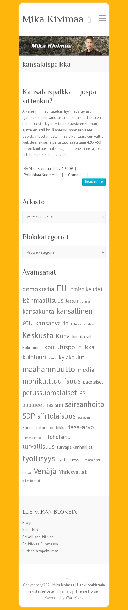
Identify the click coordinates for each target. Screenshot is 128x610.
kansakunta (38, 311)
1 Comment (75, 174)
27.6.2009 (65, 168)
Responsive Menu (102, 18)
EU (62, 288)
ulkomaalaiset (91, 460)
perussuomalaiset (49, 392)
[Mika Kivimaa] (64, 38)
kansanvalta (52, 323)
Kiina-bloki (31, 529)
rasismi (55, 404)
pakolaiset (93, 382)
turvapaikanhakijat (75, 447)
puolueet (33, 404)
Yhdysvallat (73, 472)
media (86, 369)
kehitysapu (90, 324)
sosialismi (85, 417)
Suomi (28, 427)
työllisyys (38, 458)
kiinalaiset (82, 336)
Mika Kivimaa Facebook (64, 574)
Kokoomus (32, 347)
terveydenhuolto (33, 438)
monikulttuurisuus (51, 381)
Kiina (63, 336)
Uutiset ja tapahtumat (40, 551)
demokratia (38, 289)
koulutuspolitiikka (69, 347)
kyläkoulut (72, 357)
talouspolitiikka (51, 427)
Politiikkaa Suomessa (42, 174)
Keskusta (37, 335)
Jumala (85, 301)
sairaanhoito (84, 404)
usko (26, 472)
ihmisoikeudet (86, 289)
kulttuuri (34, 357)
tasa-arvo (81, 427)
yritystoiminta (32, 481)
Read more (94, 181)
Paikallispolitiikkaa (38, 537)
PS (82, 393)
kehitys (76, 324)
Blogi (26, 522)
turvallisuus (38, 446)
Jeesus (72, 301)
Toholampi (59, 436)
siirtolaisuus (56, 416)
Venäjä (45, 471)
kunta (53, 358)
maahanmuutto (48, 369)
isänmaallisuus (42, 300)
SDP (28, 416)
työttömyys (68, 459)
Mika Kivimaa (53, 19)
